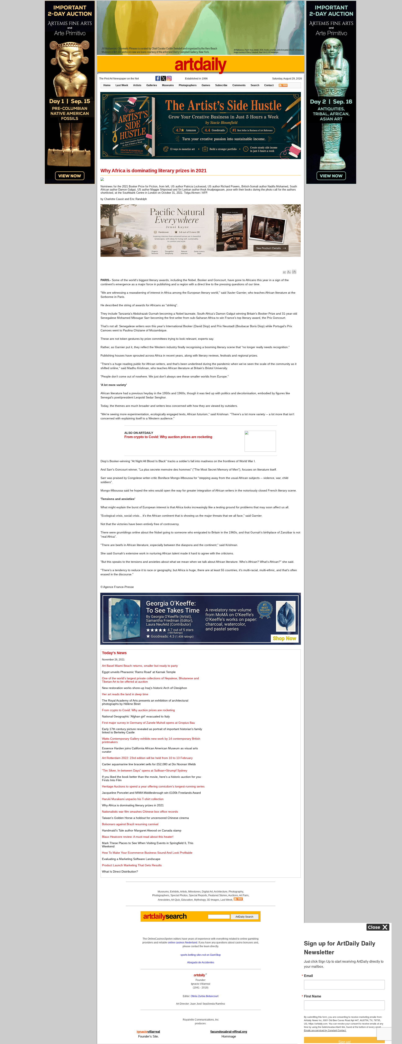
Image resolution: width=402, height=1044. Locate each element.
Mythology (200, 899)
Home (107, 85)
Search (255, 85)
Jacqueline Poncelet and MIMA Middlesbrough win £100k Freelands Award (151, 792)
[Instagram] (169, 80)
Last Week (122, 85)
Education (187, 899)
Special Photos (179, 895)
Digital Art (207, 891)
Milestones (194, 891)
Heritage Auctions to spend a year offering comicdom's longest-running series (153, 786)
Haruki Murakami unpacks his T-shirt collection (133, 799)
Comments (239, 85)
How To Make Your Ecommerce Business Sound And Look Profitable (147, 852)
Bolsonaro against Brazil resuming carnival (130, 824)
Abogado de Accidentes (200, 962)
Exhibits (174, 891)
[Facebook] (157, 80)
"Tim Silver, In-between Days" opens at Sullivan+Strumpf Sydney (144, 770)
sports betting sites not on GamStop (200, 954)
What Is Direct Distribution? (120, 871)
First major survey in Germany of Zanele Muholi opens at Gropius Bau (148, 722)
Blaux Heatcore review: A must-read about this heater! (137, 836)
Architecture (220, 891)
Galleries (151, 85)
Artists (137, 85)
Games (206, 85)
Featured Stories (217, 895)
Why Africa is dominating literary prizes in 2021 (133, 805)
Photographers (188, 85)
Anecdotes (164, 899)
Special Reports (198, 895)
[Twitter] (163, 80)
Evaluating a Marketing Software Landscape (131, 859)
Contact (269, 85)
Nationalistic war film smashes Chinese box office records (140, 811)
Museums (168, 85)
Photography (236, 891)
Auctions (233, 895)
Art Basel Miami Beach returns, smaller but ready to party (140, 665)
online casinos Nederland (182, 942)
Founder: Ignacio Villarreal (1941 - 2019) (200, 984)
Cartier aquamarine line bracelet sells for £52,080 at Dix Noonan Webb (149, 764)
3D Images (213, 899)
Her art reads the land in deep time (125, 694)
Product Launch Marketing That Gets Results (132, 865)
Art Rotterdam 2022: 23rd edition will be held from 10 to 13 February (147, 758)
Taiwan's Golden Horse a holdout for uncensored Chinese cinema (145, 818)
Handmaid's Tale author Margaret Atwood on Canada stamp (141, 830)
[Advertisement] (252, 680)
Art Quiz (175, 899)
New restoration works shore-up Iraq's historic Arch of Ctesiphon (144, 688)
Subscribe (221, 85)
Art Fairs (244, 895)
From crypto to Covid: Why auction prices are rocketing (168, 437)
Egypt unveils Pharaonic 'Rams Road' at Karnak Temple (139, 672)
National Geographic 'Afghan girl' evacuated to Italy (136, 716)
